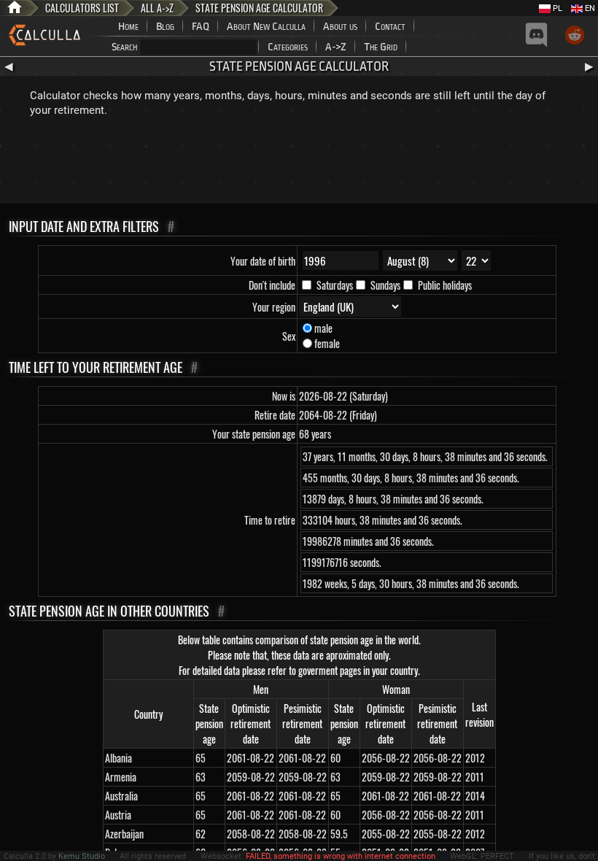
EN (589, 8)
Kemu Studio (81, 856)
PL (556, 8)
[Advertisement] (299, 163)
